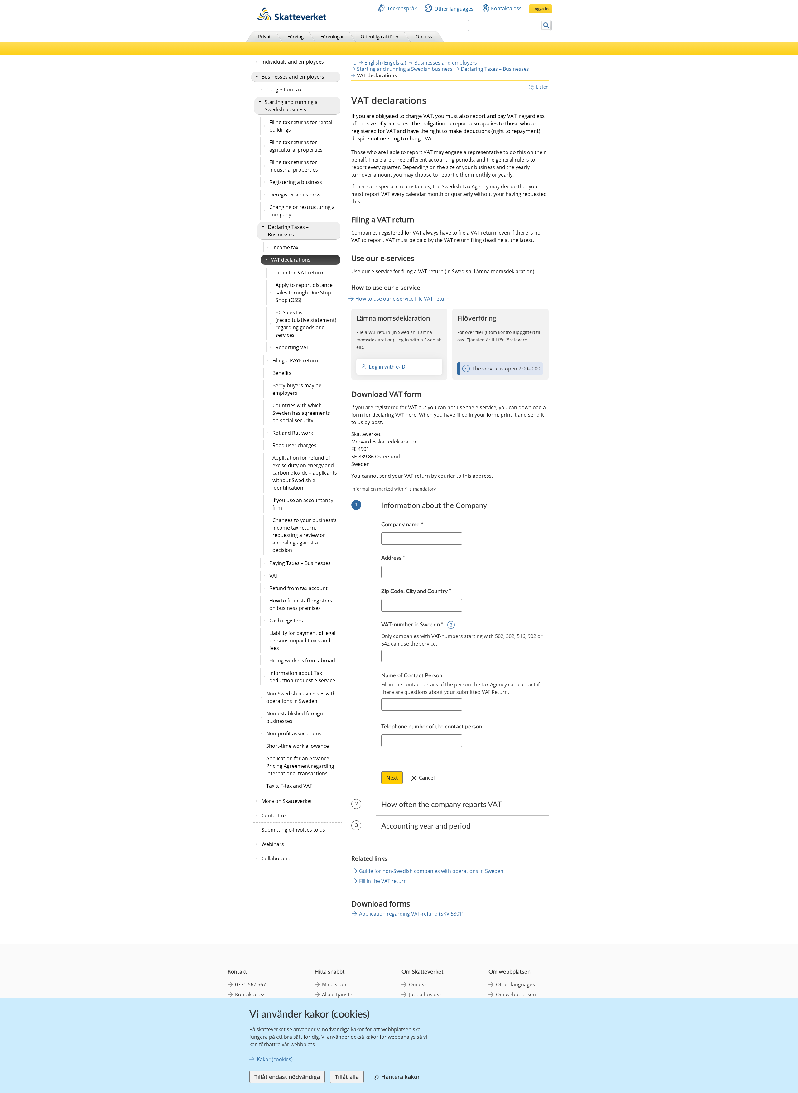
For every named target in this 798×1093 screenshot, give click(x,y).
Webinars (273, 844)
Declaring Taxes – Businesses (288, 231)
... (354, 62)
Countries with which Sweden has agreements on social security (301, 413)
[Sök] (546, 25)
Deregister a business (294, 194)
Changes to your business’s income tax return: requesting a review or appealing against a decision (304, 535)
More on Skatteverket (287, 801)
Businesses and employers (293, 76)
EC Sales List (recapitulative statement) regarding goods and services (306, 323)
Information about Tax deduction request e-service (302, 677)
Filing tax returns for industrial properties (293, 166)
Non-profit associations (293, 733)
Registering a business (295, 182)
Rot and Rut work (292, 432)
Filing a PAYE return (295, 360)
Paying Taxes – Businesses (300, 563)
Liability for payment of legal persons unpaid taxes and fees (302, 640)
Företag (295, 36)
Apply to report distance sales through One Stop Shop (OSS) (304, 292)
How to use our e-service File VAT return (402, 298)
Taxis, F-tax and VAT (289, 785)
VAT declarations (290, 259)
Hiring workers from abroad (302, 660)
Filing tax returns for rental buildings (300, 126)
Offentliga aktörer (380, 36)
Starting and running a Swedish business (291, 106)
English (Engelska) (385, 62)
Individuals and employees (293, 61)
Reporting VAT (292, 347)
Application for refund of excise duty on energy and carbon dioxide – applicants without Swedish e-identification (304, 472)
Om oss (424, 36)
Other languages (454, 8)
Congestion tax (283, 89)
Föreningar (332, 36)
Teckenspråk (402, 8)
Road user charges (294, 445)
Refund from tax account (298, 588)
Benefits (281, 373)
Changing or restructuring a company (302, 211)
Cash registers (286, 620)
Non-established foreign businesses (294, 717)
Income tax (285, 247)
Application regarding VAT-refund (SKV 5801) (411, 913)
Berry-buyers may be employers (296, 389)
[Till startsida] (291, 19)
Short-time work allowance (297, 745)
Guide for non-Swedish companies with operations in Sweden (431, 871)
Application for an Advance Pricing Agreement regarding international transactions (300, 766)
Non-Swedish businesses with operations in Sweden (301, 697)
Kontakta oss (506, 8)
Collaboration (278, 858)
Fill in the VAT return (299, 272)
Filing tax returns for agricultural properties (296, 146)
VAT (273, 575)
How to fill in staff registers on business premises (300, 604)
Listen (542, 87)
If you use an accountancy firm (302, 504)
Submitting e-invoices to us (293, 829)
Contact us (274, 815)
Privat (264, 36)
